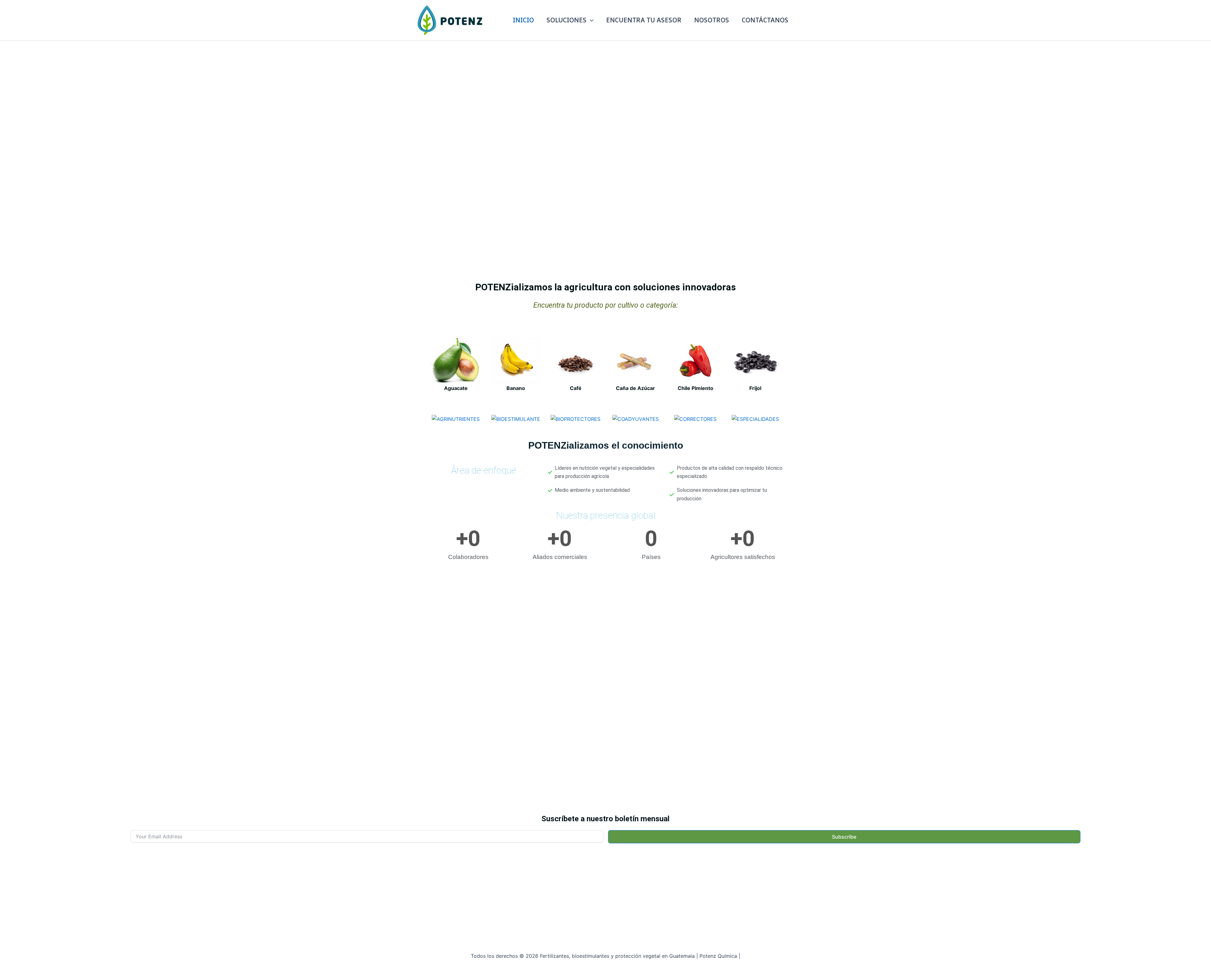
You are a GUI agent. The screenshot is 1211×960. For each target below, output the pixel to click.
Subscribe (844, 837)
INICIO (523, 20)
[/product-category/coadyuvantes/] (635, 419)
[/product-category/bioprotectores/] (576, 419)
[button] (590, 20)
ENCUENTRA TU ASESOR (644, 20)
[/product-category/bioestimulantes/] (516, 419)
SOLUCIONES (567, 20)
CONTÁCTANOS (765, 20)
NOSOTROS (711, 20)
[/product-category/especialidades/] (755, 419)
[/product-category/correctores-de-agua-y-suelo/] (695, 419)
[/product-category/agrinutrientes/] (456, 419)
